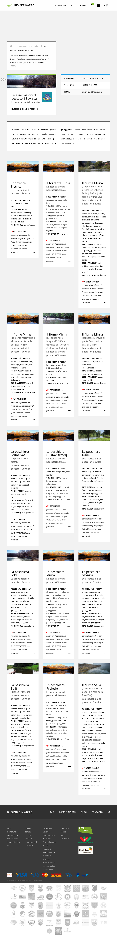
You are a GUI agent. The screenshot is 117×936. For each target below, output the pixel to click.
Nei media (65, 838)
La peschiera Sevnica (91, 573)
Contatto (97, 812)
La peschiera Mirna (55, 573)
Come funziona (59, 5)
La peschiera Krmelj (91, 453)
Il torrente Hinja (58, 183)
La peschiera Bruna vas (20, 453)
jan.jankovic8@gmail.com (92, 92)
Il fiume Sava (91, 685)
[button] (98, 5)
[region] (58, 46)
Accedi (83, 5)
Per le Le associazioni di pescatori (31, 842)
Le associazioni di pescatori (28, 46)
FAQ (52, 812)
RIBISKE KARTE (24, 5)
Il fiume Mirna (92, 183)
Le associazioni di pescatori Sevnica (20, 192)
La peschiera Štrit (20, 686)
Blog (73, 5)
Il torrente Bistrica (18, 185)
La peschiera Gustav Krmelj (56, 453)
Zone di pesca (49, 862)
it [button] (105, 5)
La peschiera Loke (20, 573)
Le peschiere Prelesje (55, 686)
